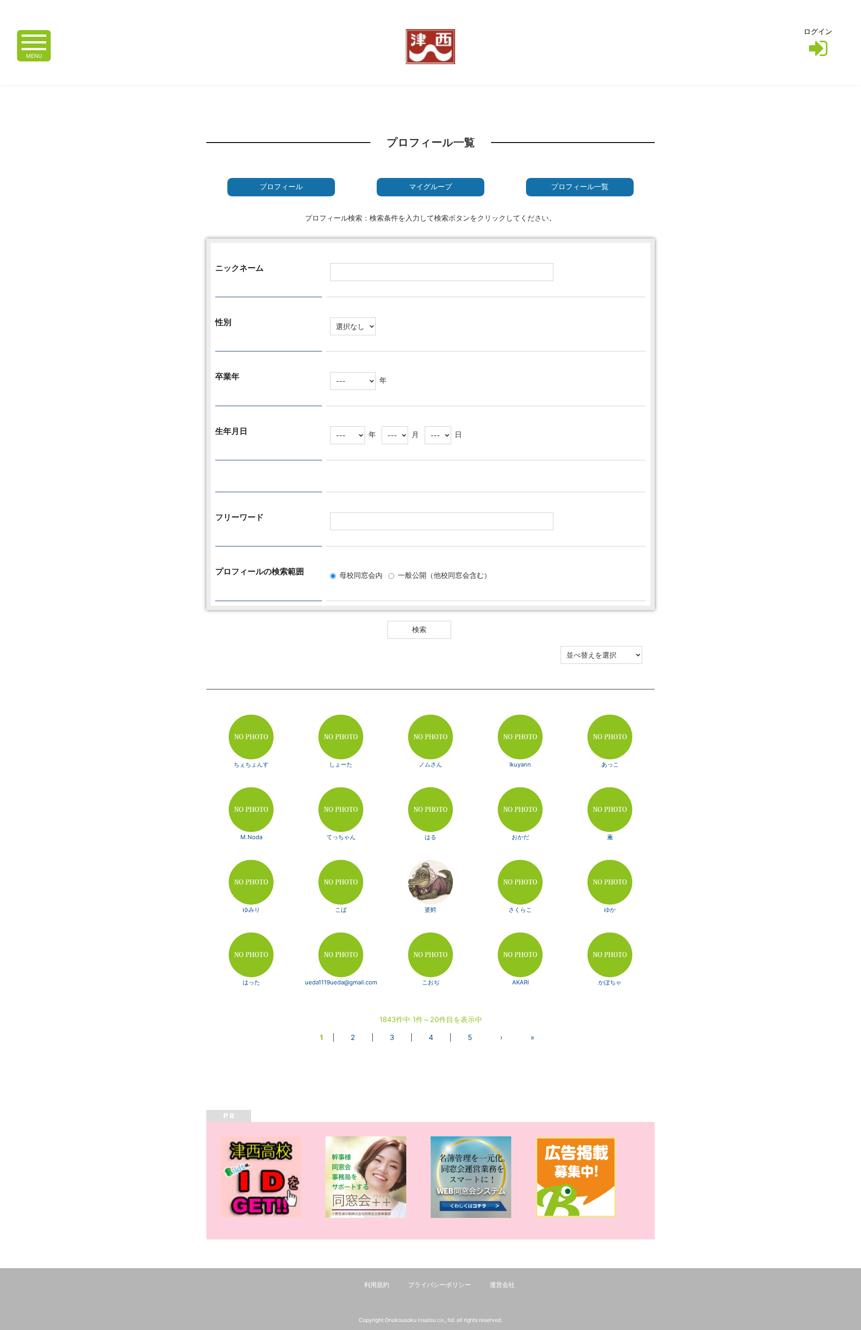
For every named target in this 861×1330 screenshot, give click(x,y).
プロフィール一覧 (580, 187)
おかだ (520, 836)
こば (341, 909)
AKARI (520, 982)
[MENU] (34, 41)
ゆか (610, 909)
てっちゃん (341, 836)
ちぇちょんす (251, 764)
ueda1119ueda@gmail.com (341, 982)
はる (430, 836)
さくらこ (520, 909)
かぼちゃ (610, 982)
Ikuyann (520, 764)
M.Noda (251, 836)
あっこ (610, 764)
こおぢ (430, 982)
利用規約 (376, 1284)
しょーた (340, 764)
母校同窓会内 (361, 575)
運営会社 (502, 1284)
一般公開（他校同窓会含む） (444, 575)
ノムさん (430, 764)
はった (251, 982)
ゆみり (251, 909)
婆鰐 (430, 909)
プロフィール (281, 187)
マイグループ (430, 187)
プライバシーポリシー (439, 1284)
